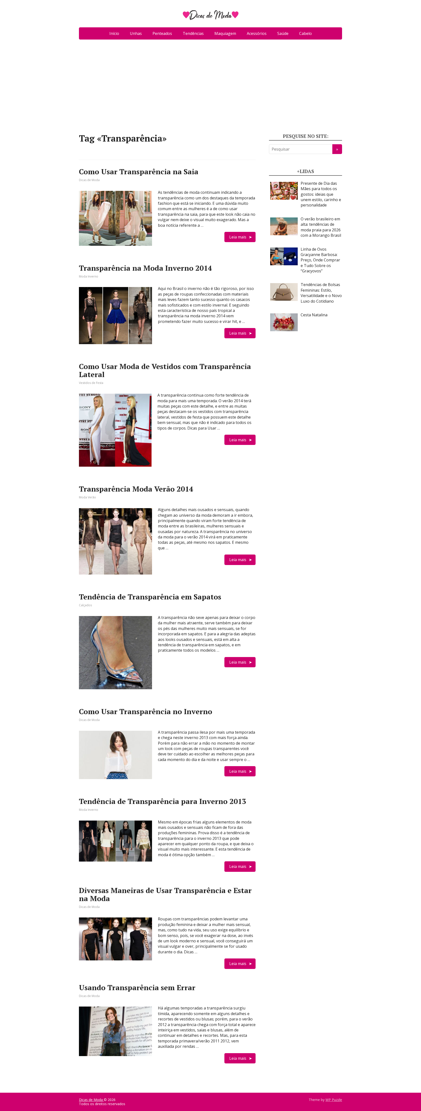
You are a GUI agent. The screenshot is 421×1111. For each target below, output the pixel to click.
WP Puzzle (333, 1099)
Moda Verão (87, 497)
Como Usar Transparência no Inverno (145, 711)
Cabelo (305, 33)
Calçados (85, 605)
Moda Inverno (88, 276)
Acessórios (257, 33)
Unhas (136, 33)
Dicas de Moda (89, 180)
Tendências (193, 33)
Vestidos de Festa (91, 383)
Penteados (162, 33)
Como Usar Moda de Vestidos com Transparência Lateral (165, 370)
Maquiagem (225, 33)
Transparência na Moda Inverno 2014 (145, 268)
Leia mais (237, 237)
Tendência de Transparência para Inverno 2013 (162, 801)
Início (114, 33)
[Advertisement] (210, 88)
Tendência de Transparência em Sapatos (150, 597)
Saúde (282, 33)
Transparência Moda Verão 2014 (136, 489)
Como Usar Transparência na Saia (138, 171)
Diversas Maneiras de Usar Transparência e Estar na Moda (165, 894)
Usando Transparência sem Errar (137, 987)
